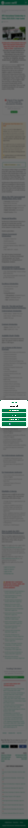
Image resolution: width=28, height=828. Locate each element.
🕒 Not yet (14, 415)
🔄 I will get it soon (14, 424)
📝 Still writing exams (14, 410)
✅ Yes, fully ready (14, 419)
